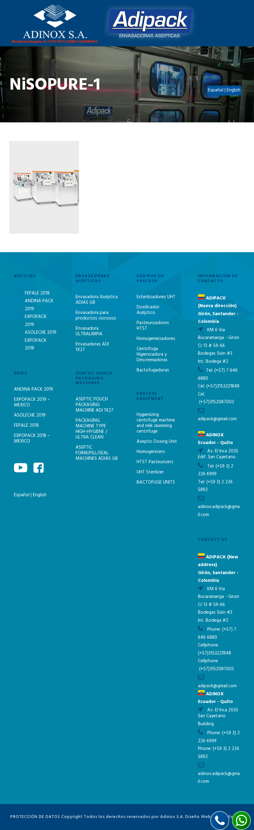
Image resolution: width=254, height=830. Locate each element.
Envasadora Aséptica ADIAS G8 (97, 299)
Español (22, 495)
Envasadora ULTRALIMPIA (89, 331)
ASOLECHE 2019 (40, 332)
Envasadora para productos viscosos (96, 315)
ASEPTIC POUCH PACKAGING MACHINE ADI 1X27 (94, 405)
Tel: (210, 370)
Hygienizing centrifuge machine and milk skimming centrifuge (156, 423)
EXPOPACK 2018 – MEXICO (32, 438)
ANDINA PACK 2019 (33, 389)
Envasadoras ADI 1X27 (92, 347)
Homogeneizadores (156, 338)
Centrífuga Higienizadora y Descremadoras (152, 354)
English (39, 495)
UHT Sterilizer (150, 472)
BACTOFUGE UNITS (156, 482)
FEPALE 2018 (37, 293)
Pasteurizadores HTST (153, 325)
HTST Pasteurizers (155, 462)
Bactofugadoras (153, 370)
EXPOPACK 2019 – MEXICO (32, 402)
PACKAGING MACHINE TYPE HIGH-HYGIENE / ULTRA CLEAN (91, 429)
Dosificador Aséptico (148, 309)
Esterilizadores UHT (156, 297)
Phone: (214, 629)
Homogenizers (151, 451)
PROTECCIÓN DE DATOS (35, 816)
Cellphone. (208, 645)
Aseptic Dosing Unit (157, 441)
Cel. (201, 386)
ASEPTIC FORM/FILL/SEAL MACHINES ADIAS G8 (97, 453)
